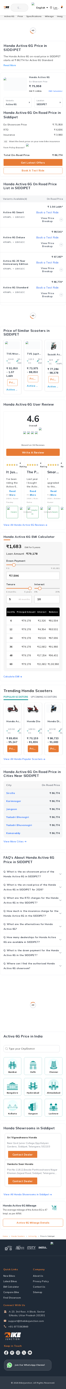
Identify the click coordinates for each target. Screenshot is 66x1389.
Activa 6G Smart (13, 212)
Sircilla (10, 793)
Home (5, 1236)
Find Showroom (12, 1297)
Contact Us (39, 1286)
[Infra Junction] (43, 1247)
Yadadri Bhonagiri (17, 817)
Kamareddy (13, 833)
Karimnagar (13, 801)
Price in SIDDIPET (13, 382)
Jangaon (11, 809)
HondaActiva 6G (39, 77)
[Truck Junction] (20, 1248)
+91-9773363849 (18, 1326)
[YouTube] (30, 1352)
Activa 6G (9, 16)
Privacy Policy (41, 1281)
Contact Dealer (23, 1154)
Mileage (49, 16)
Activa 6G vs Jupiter (33, 385)
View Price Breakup (47, 220)
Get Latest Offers (33, 162)
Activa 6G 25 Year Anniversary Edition (15, 262)
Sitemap (37, 1292)
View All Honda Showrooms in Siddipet (26, 1194)
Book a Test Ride (33, 170)
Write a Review (33, 452)
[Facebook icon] (6, 1352)
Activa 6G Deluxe (14, 237)
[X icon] (24, 1352)
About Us (38, 1275)
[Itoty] (31, 1247)
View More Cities (14, 841)
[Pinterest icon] (12, 1352)
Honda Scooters (18, 1236)
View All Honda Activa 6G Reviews (24, 524)
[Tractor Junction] (8, 1247)
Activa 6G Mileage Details (33, 1222)
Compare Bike (11, 1292)
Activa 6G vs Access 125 (54, 386)
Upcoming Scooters (44, 696)
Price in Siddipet (13, 748)
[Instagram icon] (18, 1352)
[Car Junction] (56, 1247)
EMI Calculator (55, 91)
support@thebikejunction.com (26, 1321)
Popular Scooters (16, 696)
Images (61, 16)
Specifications (34, 16)
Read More (33, 493)
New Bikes (9, 1275)
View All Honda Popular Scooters (23, 759)
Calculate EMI (11, 676)
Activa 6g (32, 1236)
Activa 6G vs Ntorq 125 (12, 389)
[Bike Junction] (6, 7)
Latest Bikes (10, 1281)
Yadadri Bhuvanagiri (19, 825)
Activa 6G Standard (15, 287)
